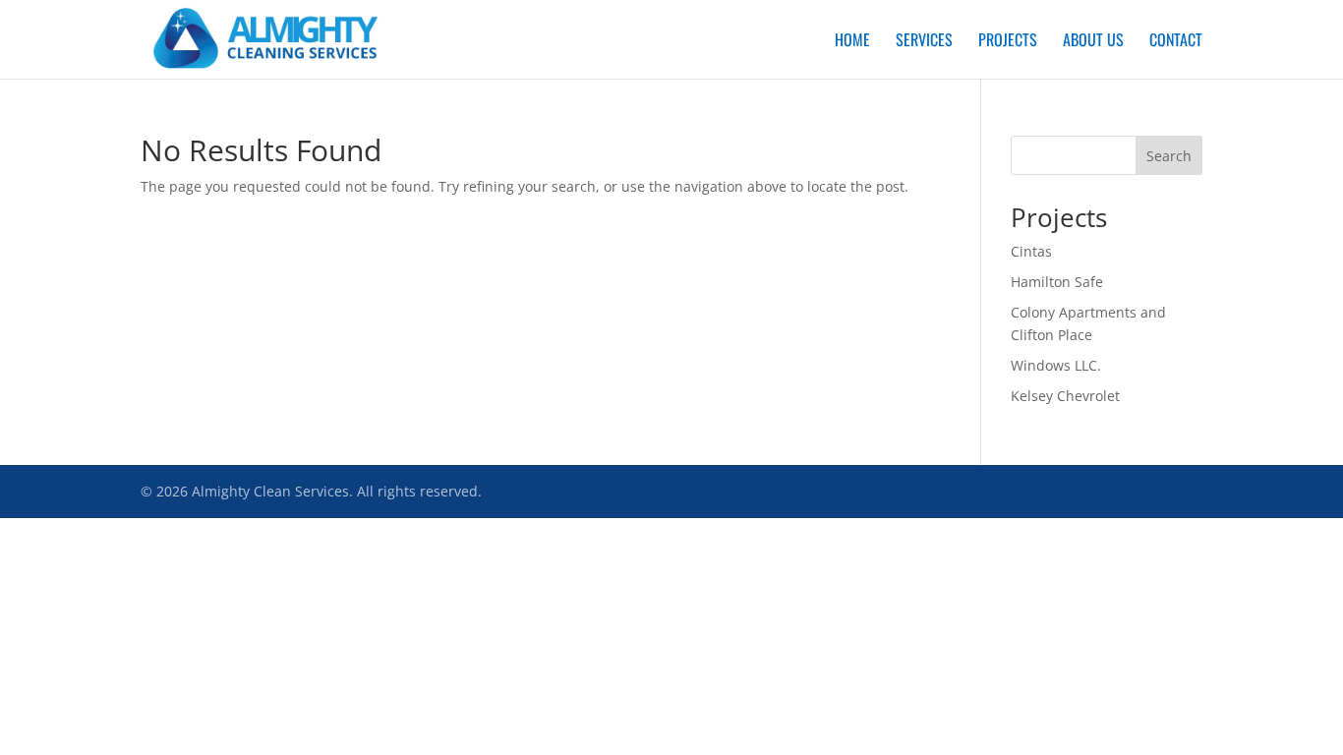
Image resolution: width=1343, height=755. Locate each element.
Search (1169, 155)
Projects (1007, 41)
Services (924, 41)
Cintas (1031, 251)
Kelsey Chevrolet (1065, 395)
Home (852, 41)
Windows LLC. (1056, 365)
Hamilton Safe (1057, 281)
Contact (1175, 41)
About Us (1093, 41)
